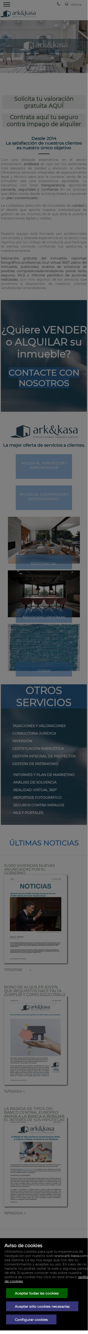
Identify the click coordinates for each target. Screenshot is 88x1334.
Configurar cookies (31, 1319)
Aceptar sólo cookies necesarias (42, 1306)
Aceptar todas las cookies (37, 1293)
